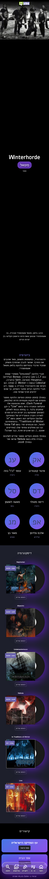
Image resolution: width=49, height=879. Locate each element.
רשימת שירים (21, 597)
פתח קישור (24, 848)
